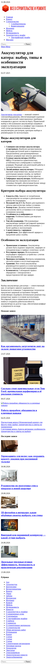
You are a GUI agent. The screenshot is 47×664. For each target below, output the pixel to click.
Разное (9, 634)
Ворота (9, 591)
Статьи (9, 637)
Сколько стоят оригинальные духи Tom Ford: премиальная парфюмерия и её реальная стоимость (23, 391)
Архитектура (11, 584)
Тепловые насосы (13, 646)
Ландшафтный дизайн (20, 37)
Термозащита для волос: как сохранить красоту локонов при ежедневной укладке (22, 459)
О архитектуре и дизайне (17, 612)
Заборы (9, 596)
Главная (9, 17)
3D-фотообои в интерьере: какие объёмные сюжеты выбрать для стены (22, 514)
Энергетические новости (16, 655)
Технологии (11, 648)
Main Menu (5, 47)
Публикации (11, 632)
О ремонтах (11, 623)
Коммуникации (17, 26)
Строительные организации (18, 643)
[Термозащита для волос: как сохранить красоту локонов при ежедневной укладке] (9, 451)
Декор (8, 593)
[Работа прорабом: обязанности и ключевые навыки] (23, 405)
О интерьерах (12, 616)
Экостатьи (10, 650)
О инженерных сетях (15, 614)
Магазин (9, 40)
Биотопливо (11, 587)
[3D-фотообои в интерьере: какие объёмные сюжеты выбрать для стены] (9, 508)
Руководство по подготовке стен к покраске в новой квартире (19, 487)
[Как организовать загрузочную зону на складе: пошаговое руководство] (23, 341)
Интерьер (10, 28)
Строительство (12, 21)
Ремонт (9, 19)
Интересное (11, 598)
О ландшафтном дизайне (16, 618)
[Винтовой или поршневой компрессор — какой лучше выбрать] (9, 530)
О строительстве (13, 628)
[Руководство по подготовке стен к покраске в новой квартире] (9, 481)
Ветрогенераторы (13, 589)
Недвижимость (12, 33)
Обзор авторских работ (16, 630)
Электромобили (13, 653)
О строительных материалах (18, 625)
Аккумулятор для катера (11, 114)
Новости (9, 609)
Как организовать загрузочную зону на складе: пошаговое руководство (22, 347)
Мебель (9, 31)
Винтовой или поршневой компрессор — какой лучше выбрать (23, 536)
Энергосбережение (14, 657)
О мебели (10, 621)
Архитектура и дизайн (15, 35)
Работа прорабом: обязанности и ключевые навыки (19, 411)
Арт (7, 582)
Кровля (9, 603)
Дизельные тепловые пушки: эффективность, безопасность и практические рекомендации (18, 565)
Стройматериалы (18, 24)
